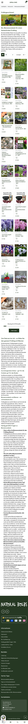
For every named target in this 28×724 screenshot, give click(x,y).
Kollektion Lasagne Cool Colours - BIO (7, 103)
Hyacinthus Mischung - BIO (6, 260)
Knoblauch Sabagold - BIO (6, 313)
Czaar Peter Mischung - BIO (19, 103)
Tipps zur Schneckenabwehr (8, 682)
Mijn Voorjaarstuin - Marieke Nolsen (7, 126)
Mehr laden (14, 330)
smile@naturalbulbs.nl (9, 707)
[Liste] (6, 54)
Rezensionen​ (4, 666)
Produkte (10, 6)
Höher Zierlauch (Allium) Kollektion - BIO (20, 182)
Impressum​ (4, 634)
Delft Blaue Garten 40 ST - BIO (20, 128)
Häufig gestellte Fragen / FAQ (8, 642)
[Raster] (2, 54)
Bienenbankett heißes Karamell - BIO (6, 182)
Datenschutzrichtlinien (6, 631)
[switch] (3, 722)
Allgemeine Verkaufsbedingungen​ (9, 658)
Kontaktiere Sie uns (6, 647)
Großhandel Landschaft (7, 671)
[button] (12, 61)
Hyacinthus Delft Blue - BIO (6, 235)
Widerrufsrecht (5, 660)
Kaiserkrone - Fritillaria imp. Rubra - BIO (6, 287)
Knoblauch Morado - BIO (20, 286)
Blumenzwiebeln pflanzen (7, 679)
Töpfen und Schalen (6, 689)
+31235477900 (8, 709)
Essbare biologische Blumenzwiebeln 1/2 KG (6, 154)
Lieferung (3, 655)
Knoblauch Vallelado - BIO (19, 313)
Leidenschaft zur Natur (7, 644)
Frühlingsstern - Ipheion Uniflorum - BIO (20, 261)
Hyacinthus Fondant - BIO (19, 235)
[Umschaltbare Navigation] (2, 2)
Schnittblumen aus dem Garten (8, 687)
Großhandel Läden (5, 668)
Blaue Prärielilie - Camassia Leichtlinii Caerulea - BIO (20, 76)
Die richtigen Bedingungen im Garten (10, 684)
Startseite (3, 6)
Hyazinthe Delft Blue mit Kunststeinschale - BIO (7, 209)
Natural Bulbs (4, 637)
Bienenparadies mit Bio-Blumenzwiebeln (11, 692)
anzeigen (18, 54)
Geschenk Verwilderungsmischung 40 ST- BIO (7, 76)
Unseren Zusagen (5, 663)
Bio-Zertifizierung (5, 639)
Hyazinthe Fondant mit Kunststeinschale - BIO (20, 209)
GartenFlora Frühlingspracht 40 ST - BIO (20, 154)
